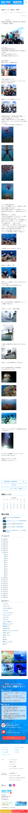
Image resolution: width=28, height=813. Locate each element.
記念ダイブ (5, 635)
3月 (5, 572)
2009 (4, 595)
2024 (4, 543)
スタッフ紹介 (5, 749)
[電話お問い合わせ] (18, 2)
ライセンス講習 (6, 621)
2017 (4, 579)
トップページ (5, 747)
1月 (5, 575)
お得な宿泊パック (13, 773)
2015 (4, 583)
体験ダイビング (13, 12)
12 (10, 504)
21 (17, 506)
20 (13, 506)
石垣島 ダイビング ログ (9, 630)
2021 (4, 548)
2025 (4, 541)
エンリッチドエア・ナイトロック (16, 768)
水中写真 (5, 628)
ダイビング (7, 12)
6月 (5, 566)
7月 (5, 564)
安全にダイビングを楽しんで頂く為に (17, 777)
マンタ (4, 619)
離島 (4, 639)
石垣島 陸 (5, 632)
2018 (4, 577)
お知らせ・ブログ (6, 754)
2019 (4, 552)
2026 (4, 539)
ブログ (4, 617)
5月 (5, 568)
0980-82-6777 (12, 725)
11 (7, 504)
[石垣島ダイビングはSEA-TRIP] (5, 3)
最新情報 (18, 12)
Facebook (16, 453)
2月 (5, 573)
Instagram (3, 455)
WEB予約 (17, 752)
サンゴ (4, 610)
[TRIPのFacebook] (10, 785)
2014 (4, 585)
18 (7, 506)
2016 (4, 581)
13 (13, 504)
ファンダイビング (13, 759)
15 (20, 504)
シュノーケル (12, 764)
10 (3, 504)
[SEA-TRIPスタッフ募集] (21, 804)
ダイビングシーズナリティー (16, 779)
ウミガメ (3, 12)
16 (24, 504)
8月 (5, 562)
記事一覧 (14, 485)
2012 (4, 589)
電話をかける (6, 811)
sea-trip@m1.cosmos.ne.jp (13, 732)
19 (10, 506)
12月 (5, 554)
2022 (4, 546)
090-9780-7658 (17, 727)
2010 (4, 593)
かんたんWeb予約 (19, 811)
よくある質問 (5, 752)
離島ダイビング (6, 641)
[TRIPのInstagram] (14, 785)
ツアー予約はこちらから (14, 738)
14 (17, 504)
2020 (4, 550)
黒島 (4, 644)
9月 (5, 560)
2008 (4, 597)
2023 (4, 544)
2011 (4, 591)
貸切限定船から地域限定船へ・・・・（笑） (14, 481)
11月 (5, 556)
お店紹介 (17, 749)
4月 (5, 570)
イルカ (4, 603)
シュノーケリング (7, 612)
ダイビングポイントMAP (15, 775)
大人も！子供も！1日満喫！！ (17, 488)
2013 (4, 587)
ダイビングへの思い (19, 747)
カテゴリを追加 (6, 608)
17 (3, 506)
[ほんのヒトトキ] (7, 804)
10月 (5, 558)
